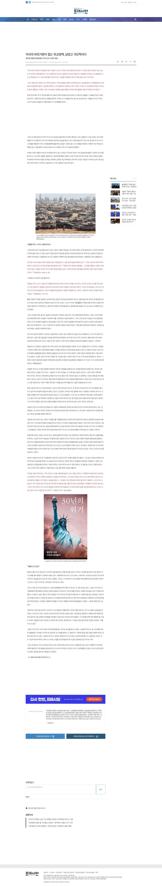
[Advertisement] (81, 38)
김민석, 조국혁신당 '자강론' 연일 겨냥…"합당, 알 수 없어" (128, 214)
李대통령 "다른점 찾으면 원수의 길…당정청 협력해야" (128, 186)
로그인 (134, 2)
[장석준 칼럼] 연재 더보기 (36, 808)
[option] (123, 202)
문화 (64, 19)
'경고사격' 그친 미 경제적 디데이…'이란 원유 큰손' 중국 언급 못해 (128, 200)
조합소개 (45, 872)
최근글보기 (50, 723)
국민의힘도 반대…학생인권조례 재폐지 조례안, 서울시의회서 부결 (128, 207)
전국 (78, 19)
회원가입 (130, 2)
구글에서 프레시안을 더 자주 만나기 (39, 657)
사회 (53, 19)
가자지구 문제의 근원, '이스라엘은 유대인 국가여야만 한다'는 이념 (50, 819)
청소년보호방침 (90, 872)
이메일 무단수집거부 (68, 872)
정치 (41, 19)
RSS (97, 872)
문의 (125, 2)
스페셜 (84, 19)
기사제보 (52, 872)
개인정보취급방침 (79, 872)
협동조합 (93, 19)
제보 (122, 2)
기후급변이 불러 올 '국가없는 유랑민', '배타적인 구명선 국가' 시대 (50, 822)
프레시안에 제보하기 (43, 736)
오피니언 (34, 19)
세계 (59, 19)
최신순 (27, 797)
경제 (47, 19)
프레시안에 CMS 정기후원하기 (84, 736)
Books (71, 19)
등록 (100, 789)
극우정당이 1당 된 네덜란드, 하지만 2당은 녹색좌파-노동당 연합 (49, 826)
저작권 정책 (59, 872)
